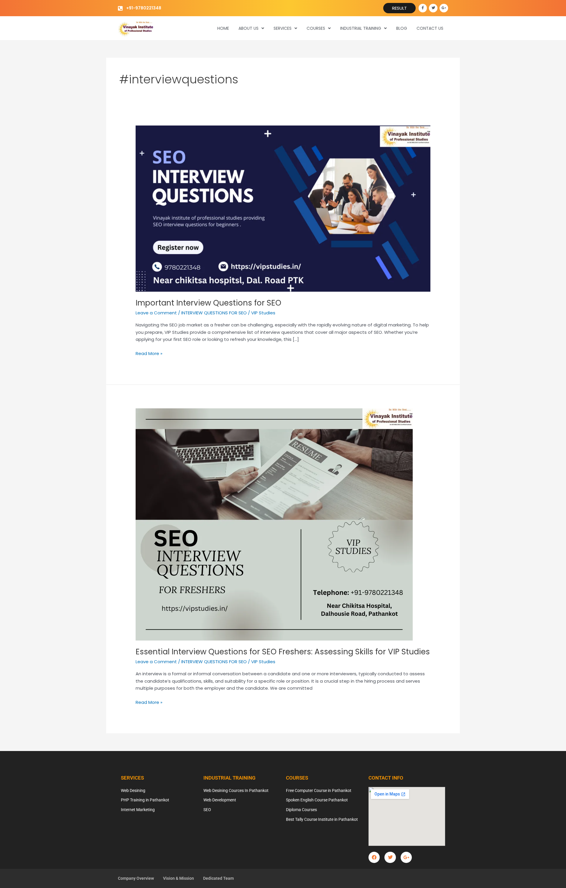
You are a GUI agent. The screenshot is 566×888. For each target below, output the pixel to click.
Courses (316, 28)
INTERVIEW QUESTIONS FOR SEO (214, 313)
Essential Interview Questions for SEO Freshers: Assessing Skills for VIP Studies (283, 651)
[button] (251, 28)
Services (283, 28)
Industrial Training (360, 28)
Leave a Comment (156, 313)
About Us (248, 28)
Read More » (149, 353)
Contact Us (430, 28)
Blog (401, 28)
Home (223, 28)
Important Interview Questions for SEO (208, 303)
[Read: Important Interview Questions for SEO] (283, 208)
